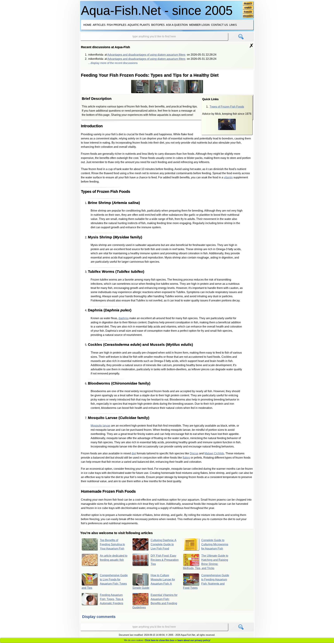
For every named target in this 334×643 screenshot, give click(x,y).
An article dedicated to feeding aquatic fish (113, 557)
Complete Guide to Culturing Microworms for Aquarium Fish (214, 544)
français (248, 11)
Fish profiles (116, 24)
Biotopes (158, 24)
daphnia (123, 318)
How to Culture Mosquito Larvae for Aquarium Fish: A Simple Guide (153, 581)
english (248, 7)
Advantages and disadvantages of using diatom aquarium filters (146, 54)
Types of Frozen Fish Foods (227, 106)
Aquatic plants (139, 24)
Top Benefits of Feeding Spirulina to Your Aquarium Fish (112, 544)
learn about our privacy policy (193, 640)
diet (134, 453)
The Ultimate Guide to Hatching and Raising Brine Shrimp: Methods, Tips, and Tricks (205, 562)
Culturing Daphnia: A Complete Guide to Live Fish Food (163, 544)
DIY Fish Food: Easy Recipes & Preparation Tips (165, 559)
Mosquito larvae (100, 425)
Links (233, 24)
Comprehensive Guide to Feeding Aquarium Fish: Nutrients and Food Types (206, 581)
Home (87, 24)
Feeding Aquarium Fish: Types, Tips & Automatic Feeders (111, 599)
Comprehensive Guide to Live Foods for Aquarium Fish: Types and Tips (105, 581)
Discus (194, 453)
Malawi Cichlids (214, 453)
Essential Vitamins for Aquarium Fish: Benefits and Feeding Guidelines (154, 601)
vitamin (228, 177)
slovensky (248, 16)
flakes (186, 457)
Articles (99, 24)
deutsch (248, 3)
